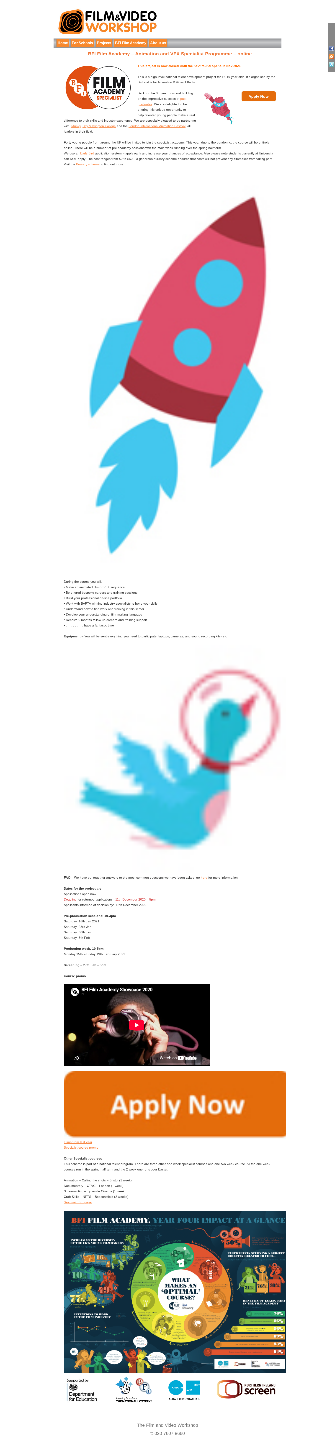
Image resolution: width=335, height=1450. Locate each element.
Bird (91, 153)
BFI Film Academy (130, 43)
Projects (104, 43)
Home (63, 43)
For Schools (82, 43)
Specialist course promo (81, 1147)
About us (158, 43)
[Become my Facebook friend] (331, 48)
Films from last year (78, 1142)
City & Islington (93, 126)
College (110, 126)
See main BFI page (78, 1202)
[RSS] (331, 56)
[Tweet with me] (331, 64)
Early (84, 153)
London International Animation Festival (157, 126)
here (204, 877)
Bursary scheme (88, 164)
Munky (76, 126)
